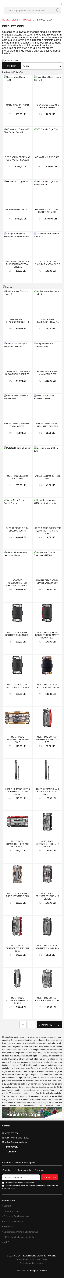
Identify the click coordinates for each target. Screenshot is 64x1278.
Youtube (11, 1151)
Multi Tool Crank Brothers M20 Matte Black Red (47, 635)
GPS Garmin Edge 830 (17, 209)
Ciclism (16, 20)
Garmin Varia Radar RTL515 (17, 106)
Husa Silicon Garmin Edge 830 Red (47, 106)
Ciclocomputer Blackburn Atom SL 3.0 (47, 262)
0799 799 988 (11, 1133)
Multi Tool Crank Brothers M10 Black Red (47, 739)
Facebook (12, 1146)
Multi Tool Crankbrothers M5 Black (17, 1000)
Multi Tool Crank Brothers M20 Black (17, 686)
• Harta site (7, 1226)
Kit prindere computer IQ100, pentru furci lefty (47, 530)
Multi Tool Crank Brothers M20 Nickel (17, 633)
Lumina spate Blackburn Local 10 (17, 320)
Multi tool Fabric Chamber (17, 477)
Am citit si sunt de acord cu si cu (30, 1187)
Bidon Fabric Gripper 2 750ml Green (17, 424)
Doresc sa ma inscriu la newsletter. (20, 1183)
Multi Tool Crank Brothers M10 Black (47, 946)
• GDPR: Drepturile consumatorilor (18, 1237)
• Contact (6, 1206)
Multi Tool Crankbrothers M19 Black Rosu (17, 844)
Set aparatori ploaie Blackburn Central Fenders (17, 264)
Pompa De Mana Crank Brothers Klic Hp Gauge (17, 791)
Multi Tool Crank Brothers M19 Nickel (47, 999)
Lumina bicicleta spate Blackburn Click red (17, 372)
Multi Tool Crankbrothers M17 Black (47, 844)
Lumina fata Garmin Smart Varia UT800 (47, 581)
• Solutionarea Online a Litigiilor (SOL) (20, 1232)
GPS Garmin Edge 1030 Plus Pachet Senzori (17, 158)
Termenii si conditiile (36, 1186)
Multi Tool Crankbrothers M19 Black (47, 896)
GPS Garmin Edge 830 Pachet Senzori (47, 210)
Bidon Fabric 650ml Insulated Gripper (47, 424)
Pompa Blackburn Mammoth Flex (47, 372)
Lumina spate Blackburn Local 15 (47, 320)
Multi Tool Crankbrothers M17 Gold (17, 739)
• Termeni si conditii (11, 1211)
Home (5, 20)
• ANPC (5, 1242)
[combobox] (32, 10)
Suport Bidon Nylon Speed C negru (17, 529)
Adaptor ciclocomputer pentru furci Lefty (17, 583)
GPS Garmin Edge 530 (47, 157)
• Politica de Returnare (12, 1221)
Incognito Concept (38, 1270)
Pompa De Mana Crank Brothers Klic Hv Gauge (47, 791)
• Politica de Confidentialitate (15, 1216)
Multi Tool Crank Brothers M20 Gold (47, 686)
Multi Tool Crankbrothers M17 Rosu (17, 948)
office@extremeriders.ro (16, 1142)
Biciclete (29, 20)
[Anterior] (23, 1024)
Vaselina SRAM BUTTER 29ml (47, 477)
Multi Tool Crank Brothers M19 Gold (17, 894)
